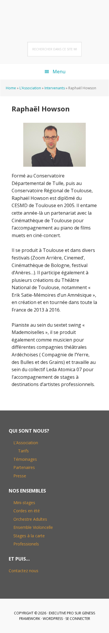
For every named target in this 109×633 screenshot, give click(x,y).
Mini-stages (24, 502)
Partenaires (24, 467)
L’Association (30, 88)
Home (11, 88)
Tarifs (23, 451)
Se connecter (77, 618)
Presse (19, 476)
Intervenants (54, 88)
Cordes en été (26, 510)
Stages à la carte (29, 535)
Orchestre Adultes (30, 519)
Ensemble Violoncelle (33, 527)
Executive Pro (61, 613)
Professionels (26, 544)
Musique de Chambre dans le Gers (54, 14)
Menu (59, 71)
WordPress (53, 618)
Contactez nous (23, 570)
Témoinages (25, 459)
